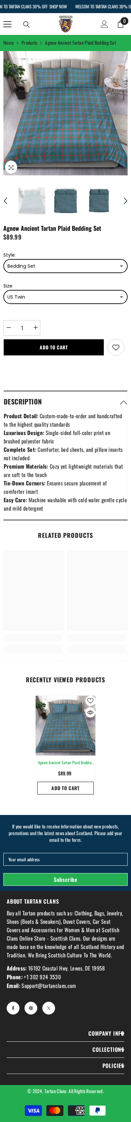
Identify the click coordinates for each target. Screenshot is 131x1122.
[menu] (7, 24)
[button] (5, 201)
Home (8, 42)
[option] (65, 113)
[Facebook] (13, 1008)
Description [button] (23, 401)
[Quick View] (90, 712)
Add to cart (54, 347)
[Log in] (104, 24)
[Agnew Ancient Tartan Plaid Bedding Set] (65, 726)
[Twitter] (48, 1008)
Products (29, 42)
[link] (33, 638)
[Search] (27, 24)
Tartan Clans (55, 1090)
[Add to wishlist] (115, 347)
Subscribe (65, 879)
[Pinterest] (31, 1008)
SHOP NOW (58, 6)
